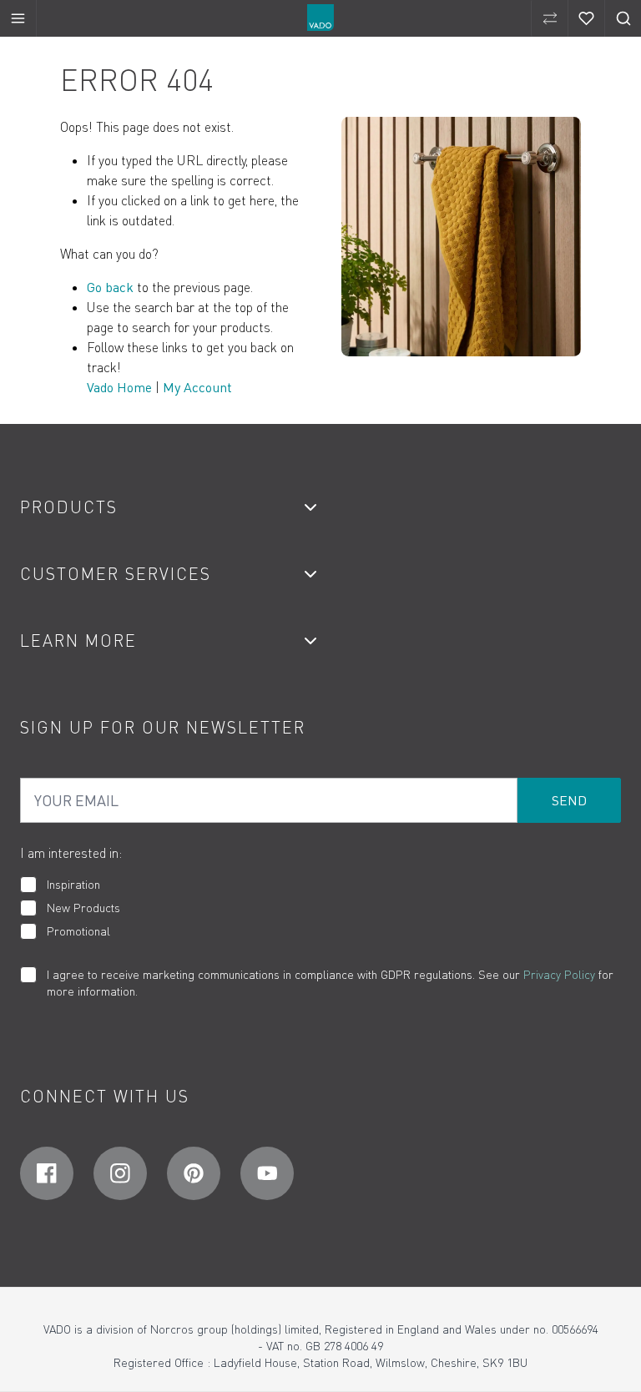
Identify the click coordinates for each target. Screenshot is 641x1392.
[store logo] (320, 17)
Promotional (78, 931)
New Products (83, 907)
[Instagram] (120, 1173)
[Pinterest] (193, 1173)
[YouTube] (267, 1173)
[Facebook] (46, 1173)
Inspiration (73, 884)
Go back (110, 287)
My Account (197, 387)
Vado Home (119, 387)
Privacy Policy (559, 974)
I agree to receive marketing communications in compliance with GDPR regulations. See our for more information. (330, 982)
